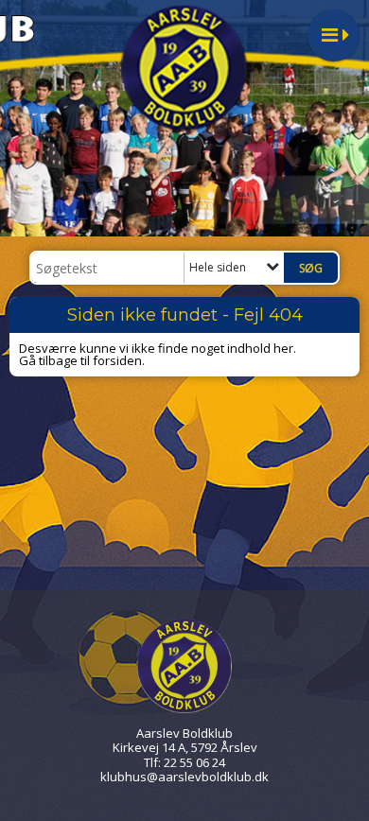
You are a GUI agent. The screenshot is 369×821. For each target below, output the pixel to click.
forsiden (117, 360)
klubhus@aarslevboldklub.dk (184, 776)
